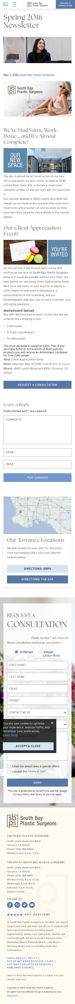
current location (19, 199)
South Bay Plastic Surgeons (37, 75)
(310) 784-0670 (24, 875)
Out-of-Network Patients (25, 961)
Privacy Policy (21, 794)
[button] (5, 4)
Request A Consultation (37, 385)
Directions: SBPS (37, 568)
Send (37, 782)
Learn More (51, 655)
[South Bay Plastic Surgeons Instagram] (17, 905)
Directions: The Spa (37, 579)
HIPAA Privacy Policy (22, 958)
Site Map (13, 964)
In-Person (26, 652)
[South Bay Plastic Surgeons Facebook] (10, 905)
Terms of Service (45, 794)
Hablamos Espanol (20, 967)
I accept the (17, 771)
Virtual (51, 653)
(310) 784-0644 (24, 849)
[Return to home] (37, 824)
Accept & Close (28, 746)
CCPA (50, 961)
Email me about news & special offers (35, 766)
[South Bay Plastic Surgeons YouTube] (32, 905)
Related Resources (36, 964)
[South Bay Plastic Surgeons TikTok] (25, 905)
